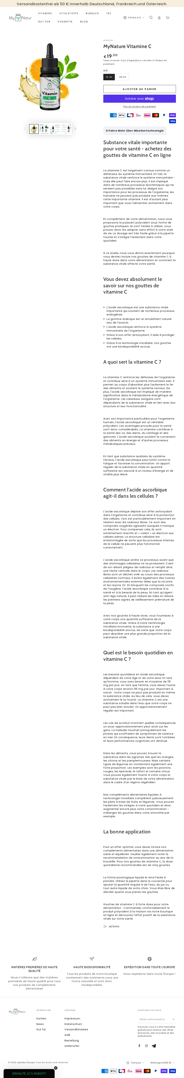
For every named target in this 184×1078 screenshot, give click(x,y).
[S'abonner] (174, 1019)
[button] (151, 17)
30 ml (122, 76)
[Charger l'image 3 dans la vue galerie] (55, 129)
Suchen (41, 1018)
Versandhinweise (76, 1029)
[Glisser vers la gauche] (24, 128)
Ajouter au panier (140, 89)
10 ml (109, 76)
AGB (67, 1035)
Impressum (72, 1018)
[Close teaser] (56, 1068)
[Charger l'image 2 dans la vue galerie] (45, 129)
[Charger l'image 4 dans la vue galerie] (66, 129)
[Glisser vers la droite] (75, 128)
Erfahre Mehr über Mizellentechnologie (135, 130)
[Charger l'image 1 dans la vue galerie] (34, 129)
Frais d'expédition (131, 60)
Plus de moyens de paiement (139, 106)
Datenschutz (73, 1024)
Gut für (41, 1029)
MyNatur (108, 40)
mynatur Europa (26, 1062)
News (40, 1024)
